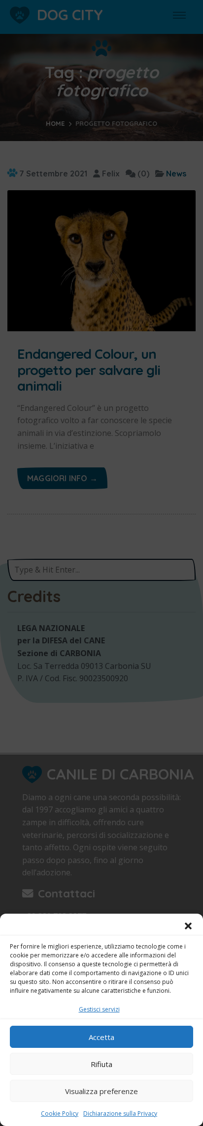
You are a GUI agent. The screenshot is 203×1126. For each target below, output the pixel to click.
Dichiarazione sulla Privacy (120, 1113)
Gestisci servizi (99, 1009)
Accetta (101, 1037)
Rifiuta (101, 1064)
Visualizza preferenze (101, 1091)
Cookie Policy (59, 1113)
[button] (188, 926)
